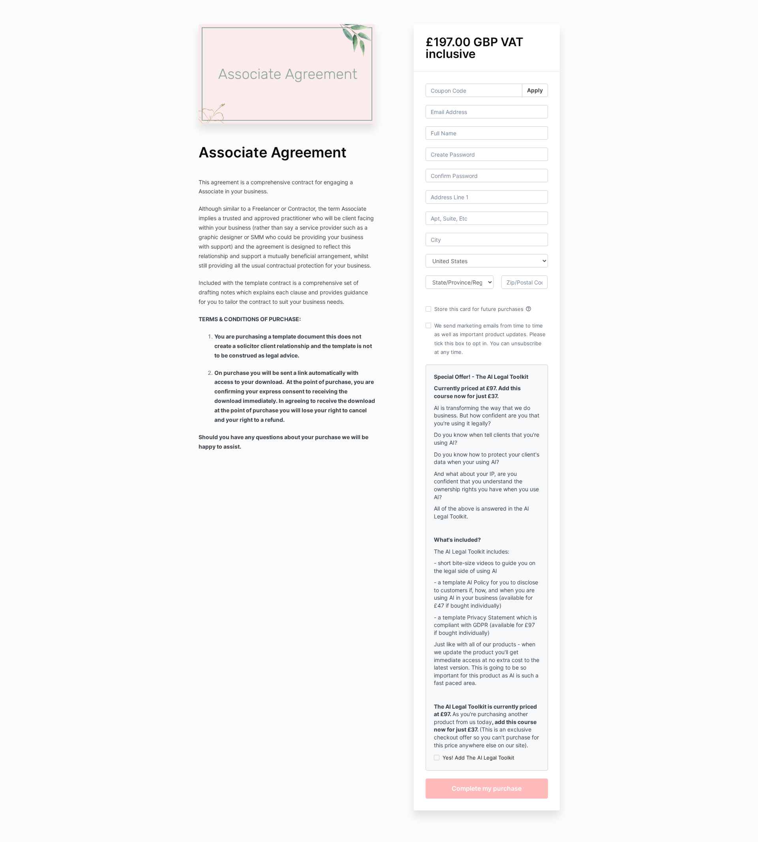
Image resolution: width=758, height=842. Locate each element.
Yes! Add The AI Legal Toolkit (478, 757)
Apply (535, 90)
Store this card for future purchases (482, 309)
